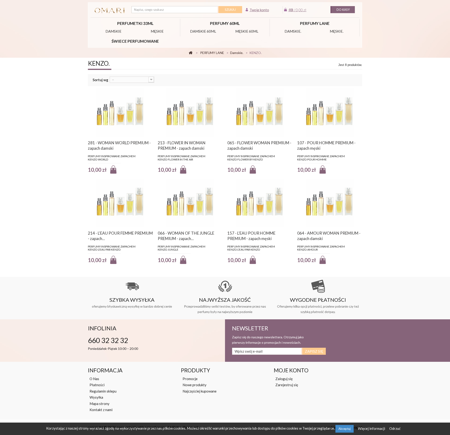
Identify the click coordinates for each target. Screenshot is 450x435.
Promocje (190, 379)
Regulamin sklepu (103, 391)
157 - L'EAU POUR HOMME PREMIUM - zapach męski (251, 236)
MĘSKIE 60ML (246, 31)
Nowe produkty (194, 385)
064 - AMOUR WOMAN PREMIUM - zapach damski (328, 236)
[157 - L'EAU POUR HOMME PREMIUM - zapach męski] (259, 203)
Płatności (97, 385)
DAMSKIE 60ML (203, 31)
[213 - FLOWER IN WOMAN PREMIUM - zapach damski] (190, 112)
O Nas (94, 379)
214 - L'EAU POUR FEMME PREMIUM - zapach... (120, 236)
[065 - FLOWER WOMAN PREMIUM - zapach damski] (259, 112)
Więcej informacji (372, 428)
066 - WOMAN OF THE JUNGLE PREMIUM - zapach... (186, 236)
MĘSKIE (157, 31)
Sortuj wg (100, 80)
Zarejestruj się (286, 385)
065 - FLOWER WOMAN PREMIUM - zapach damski (259, 145)
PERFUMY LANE (315, 23)
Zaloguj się (284, 379)
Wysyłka (96, 397)
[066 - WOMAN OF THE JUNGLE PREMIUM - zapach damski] (190, 203)
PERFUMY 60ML (225, 23)
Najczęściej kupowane (200, 391)
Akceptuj (344, 429)
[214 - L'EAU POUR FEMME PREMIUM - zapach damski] (120, 203)
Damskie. (293, 31)
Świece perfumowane (135, 41)
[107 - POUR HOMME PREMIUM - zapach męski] (329, 112)
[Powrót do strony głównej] (190, 53)
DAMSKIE (113, 31)
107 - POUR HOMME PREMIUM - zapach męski (326, 145)
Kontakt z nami (101, 410)
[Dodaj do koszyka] (113, 169)
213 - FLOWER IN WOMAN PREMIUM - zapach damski (182, 145)
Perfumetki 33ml (135, 23)
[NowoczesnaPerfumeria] (110, 10)
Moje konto (291, 370)
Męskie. (336, 31)
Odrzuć (395, 428)
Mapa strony (99, 403)
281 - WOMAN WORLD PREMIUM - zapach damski (119, 145)
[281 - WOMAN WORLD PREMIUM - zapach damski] (120, 112)
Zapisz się (314, 351)
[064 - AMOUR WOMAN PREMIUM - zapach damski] (329, 203)
